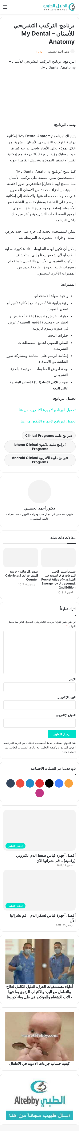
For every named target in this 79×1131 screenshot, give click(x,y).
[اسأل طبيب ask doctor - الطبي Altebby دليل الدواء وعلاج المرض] (39, 1099)
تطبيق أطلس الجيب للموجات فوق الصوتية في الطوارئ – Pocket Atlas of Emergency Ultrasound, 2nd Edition (58, 579)
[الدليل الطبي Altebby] (59, 7)
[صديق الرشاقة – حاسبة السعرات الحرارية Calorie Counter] (20, 557)
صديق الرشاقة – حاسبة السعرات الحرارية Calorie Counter (21, 575)
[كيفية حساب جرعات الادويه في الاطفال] (39, 1036)
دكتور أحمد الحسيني (58, 51)
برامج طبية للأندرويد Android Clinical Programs (39, 460)
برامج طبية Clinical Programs (47, 435)
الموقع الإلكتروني (66, 715)
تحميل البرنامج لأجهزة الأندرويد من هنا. (47, 410)
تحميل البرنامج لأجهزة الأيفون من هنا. (48, 421)
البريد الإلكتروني (66, 697)
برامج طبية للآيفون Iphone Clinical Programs (39, 446)
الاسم (72, 679)
